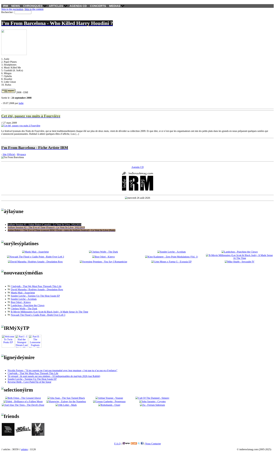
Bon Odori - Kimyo (21, 302)
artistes (24, 449)
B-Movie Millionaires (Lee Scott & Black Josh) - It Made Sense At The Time (49, 311)
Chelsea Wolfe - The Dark (24, 308)
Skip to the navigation (12, 9)
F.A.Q (117, 443)
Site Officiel (9, 154)
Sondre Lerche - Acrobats (24, 299)
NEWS (15, 5)
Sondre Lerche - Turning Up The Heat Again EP (35, 295)
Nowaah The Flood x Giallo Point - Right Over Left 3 (38, 315)
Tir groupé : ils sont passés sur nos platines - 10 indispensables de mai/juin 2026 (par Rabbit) (54, 376)
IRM (5, 5)
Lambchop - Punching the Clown (27, 305)
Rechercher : (7, 12)
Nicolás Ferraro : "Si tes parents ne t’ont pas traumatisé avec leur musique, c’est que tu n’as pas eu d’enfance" (62, 370)
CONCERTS (98, 5)
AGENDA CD (78, 5)
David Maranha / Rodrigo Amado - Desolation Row (37, 289)
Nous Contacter (153, 443)
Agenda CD (137, 167)
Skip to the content (34, 9)
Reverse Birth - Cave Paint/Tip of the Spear (29, 382)
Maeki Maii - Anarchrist (23, 292)
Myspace (21, 154)
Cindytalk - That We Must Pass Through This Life (36, 286)
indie (21, 103)
